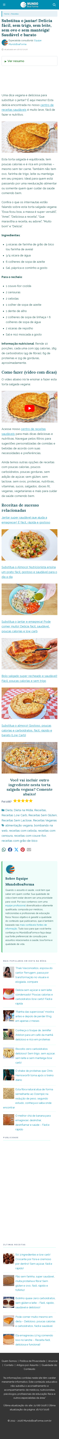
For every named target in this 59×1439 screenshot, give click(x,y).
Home (6, 14)
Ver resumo (16, 61)
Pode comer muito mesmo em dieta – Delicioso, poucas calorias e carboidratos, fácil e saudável (35, 1321)
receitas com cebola (23, 830)
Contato (9, 1365)
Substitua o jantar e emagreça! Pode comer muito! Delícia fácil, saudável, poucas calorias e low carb (26, 626)
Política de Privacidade (32, 1361)
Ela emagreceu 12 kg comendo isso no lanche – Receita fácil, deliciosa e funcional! (34, 1340)
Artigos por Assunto (28, 1365)
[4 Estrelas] (27, 801)
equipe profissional (15, 905)
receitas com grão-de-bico (19, 840)
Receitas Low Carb (14, 815)
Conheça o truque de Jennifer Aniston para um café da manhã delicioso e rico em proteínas (34, 1035)
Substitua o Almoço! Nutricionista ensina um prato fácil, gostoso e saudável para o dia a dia (29, 571)
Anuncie (52, 1361)
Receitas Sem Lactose (17, 820)
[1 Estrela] (15, 801)
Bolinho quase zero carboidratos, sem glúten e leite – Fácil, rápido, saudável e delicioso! (35, 1303)
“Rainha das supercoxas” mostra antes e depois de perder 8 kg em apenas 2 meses (34, 1016)
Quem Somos (9, 1361)
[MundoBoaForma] (29, 4)
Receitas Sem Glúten (42, 815)
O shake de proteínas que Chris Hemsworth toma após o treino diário (34, 1075)
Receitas (15, 14)
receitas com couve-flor (30, 835)
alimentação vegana (19, 825)
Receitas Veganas (45, 820)
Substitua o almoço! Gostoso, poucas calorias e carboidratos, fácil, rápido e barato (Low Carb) (27, 730)
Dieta (8, 810)
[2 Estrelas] (19, 801)
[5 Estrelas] (31, 801)
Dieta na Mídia (23, 810)
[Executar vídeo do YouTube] (29, 408)
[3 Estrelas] (23, 801)
